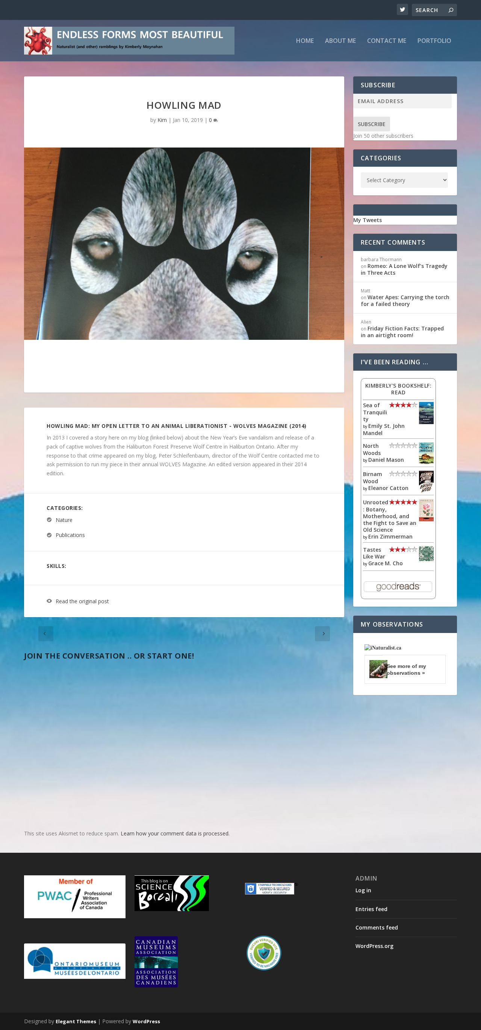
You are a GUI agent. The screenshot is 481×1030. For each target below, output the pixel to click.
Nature (64, 519)
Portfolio (434, 41)
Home (305, 41)
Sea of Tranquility (375, 412)
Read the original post (82, 601)
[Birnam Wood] (426, 490)
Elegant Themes (76, 1021)
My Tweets (367, 220)
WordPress (146, 1021)
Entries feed (371, 909)
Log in (363, 890)
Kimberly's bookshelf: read (398, 389)
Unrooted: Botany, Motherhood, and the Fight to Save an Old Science (389, 516)
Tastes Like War (374, 553)
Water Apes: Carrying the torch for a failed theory (405, 300)
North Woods (372, 449)
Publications (70, 535)
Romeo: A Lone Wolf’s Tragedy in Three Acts (404, 269)
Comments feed (376, 927)
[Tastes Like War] (426, 559)
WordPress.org (374, 945)
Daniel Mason (386, 459)
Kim (162, 119)
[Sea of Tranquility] (426, 422)
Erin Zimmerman (390, 536)
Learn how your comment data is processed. (175, 833)
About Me (340, 41)
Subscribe (372, 124)
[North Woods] (426, 462)
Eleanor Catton (388, 487)
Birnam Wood (372, 477)
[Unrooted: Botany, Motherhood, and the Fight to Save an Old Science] (426, 519)
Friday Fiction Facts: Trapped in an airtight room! (402, 332)
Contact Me (386, 41)
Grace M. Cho (385, 563)
